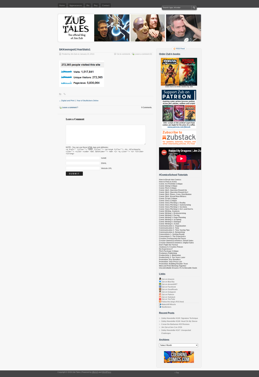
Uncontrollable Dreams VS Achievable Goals (178, 268)
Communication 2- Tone (169, 228)
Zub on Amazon (167, 279)
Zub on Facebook (168, 287)
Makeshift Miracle (168, 304)
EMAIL (104, 163)
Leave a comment (142, 54)
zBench (95, 372)
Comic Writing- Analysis (169, 211)
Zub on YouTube (168, 299)
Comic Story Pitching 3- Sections (173, 207)
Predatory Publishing (168, 253)
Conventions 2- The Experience (172, 236)
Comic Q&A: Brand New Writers (172, 196)
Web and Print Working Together (172, 266)
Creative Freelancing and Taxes (172, 238)
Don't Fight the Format (168, 245)
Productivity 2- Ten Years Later (172, 257)
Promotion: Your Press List (170, 262)
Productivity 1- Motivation (170, 255)
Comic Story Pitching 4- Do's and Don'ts (176, 209)
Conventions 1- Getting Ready (172, 234)
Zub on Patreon (167, 294)
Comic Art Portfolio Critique (171, 184)
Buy (96, 5)
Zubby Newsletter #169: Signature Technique (179, 318)
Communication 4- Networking (172, 232)
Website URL (106, 168)
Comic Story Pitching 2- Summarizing (175, 205)
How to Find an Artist (168, 182)
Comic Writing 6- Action (169, 224)
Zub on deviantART (169, 284)
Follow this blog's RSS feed (172, 302)
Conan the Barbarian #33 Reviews (175, 324)
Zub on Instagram (168, 292)
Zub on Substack (168, 297)
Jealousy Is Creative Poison (171, 247)
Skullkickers (166, 307)
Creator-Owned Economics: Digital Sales (176, 243)
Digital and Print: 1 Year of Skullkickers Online (78, 101)
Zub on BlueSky (167, 282)
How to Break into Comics (170, 180)
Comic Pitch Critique (168, 188)
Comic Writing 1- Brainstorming (172, 213)
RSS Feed (180, 49)
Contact (105, 5)
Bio (87, 5)
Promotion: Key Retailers (170, 259)
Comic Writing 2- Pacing (169, 215)
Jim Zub (74, 54)
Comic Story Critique (168, 201)
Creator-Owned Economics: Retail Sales (176, 241)
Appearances (75, 5)
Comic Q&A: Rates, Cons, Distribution (175, 194)
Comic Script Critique (168, 199)
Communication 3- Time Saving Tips (174, 230)
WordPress (106, 372)
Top (177, 373)
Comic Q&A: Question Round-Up (173, 190)
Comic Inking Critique (168, 186)
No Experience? (166, 249)
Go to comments (123, 54)
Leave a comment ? (70, 107)
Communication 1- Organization (172, 226)
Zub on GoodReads (169, 289)
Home (62, 5)
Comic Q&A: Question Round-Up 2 (173, 192)
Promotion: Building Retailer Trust (173, 264)
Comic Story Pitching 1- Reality (172, 203)
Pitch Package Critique (169, 251)
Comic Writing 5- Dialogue (170, 222)
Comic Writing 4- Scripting (170, 220)
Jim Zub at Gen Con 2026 (171, 327)
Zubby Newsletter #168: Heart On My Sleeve (179, 321)
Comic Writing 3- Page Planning (172, 217)
